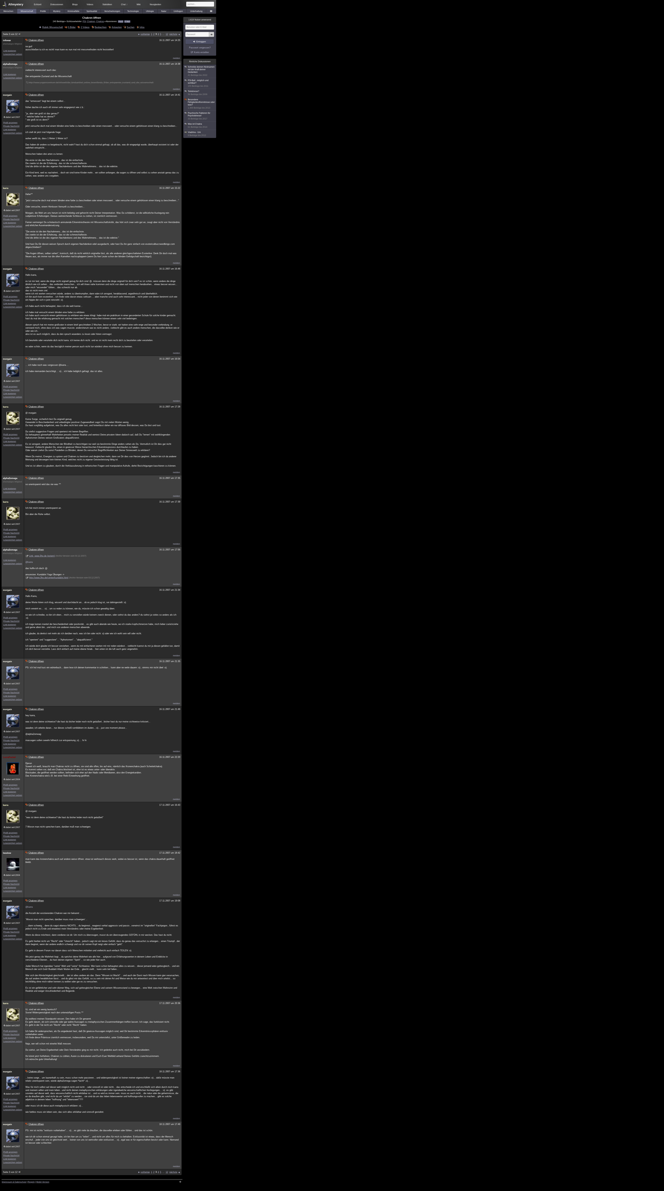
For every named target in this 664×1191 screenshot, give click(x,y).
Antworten (117, 27)
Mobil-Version (42, 1182)
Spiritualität (91, 11)
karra (5, 188)
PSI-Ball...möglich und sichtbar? (198, 83)
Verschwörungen (112, 11)
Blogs (75, 4)
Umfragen (178, 11)
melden (176, 58)
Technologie (133, 11)
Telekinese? (197, 93)
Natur (163, 11)
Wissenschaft (27, 11)
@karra (29, 562)
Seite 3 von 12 (10, 34)
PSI (84, 21)
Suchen (130, 27)
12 (167, 34)
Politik (43, 11)
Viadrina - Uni (197, 134)
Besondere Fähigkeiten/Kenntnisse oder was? (201, 103)
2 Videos (85, 27)
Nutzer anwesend (199, 19)
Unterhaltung (196, 11)
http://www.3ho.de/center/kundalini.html (48, 577)
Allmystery (15, 4)
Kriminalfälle (73, 11)
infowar (7, 40)
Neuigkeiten (155, 4)
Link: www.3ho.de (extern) (42, 556)
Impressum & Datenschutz (14, 1182)
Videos (90, 4)
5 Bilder (72, 27)
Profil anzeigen (10, 123)
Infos (142, 27)
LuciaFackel (9, 757)
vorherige (145, 34)
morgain (7, 95)
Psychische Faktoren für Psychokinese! (199, 116)
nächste (173, 34)
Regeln (31, 1182)
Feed (121, 21)
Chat (124, 4)
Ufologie (150, 11)
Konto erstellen (201, 52)
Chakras (100, 21)
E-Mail (127, 21)
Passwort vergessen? (200, 47)
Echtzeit (37, 4)
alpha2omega (10, 64)
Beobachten (101, 27)
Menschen (8, 11)
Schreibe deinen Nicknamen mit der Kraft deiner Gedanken (201, 71)
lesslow (7, 853)
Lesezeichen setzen (12, 54)
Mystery (56, 11)
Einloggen (201, 41)
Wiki (139, 4)
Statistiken (107, 4)
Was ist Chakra (197, 125)
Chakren (91, 21)
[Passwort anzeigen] (211, 36)
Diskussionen (56, 4)
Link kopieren (9, 51)
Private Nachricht (11, 126)
